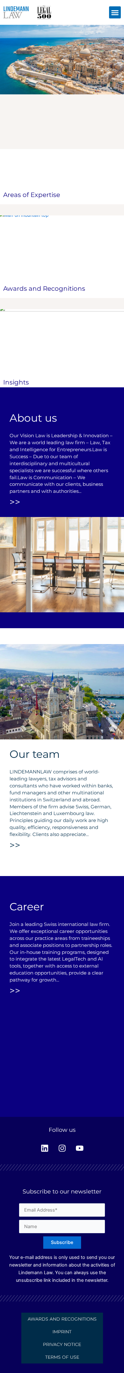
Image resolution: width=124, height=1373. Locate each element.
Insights (16, 382)
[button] (115, 12)
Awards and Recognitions (44, 288)
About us (33, 417)
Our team (35, 754)
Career (27, 906)
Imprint (62, 1332)
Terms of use (62, 1357)
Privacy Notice (62, 1344)
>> (15, 501)
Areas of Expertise (31, 195)
